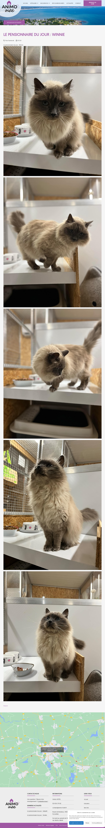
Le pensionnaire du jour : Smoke (37, 815)
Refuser (87, 823)
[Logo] (10, 6)
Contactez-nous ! (43, 801)
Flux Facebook (9, 40)
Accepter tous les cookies (76, 823)
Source (5, 706)
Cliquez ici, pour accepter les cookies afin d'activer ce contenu (52, 749)
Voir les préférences (97, 823)
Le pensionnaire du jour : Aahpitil (37, 811)
